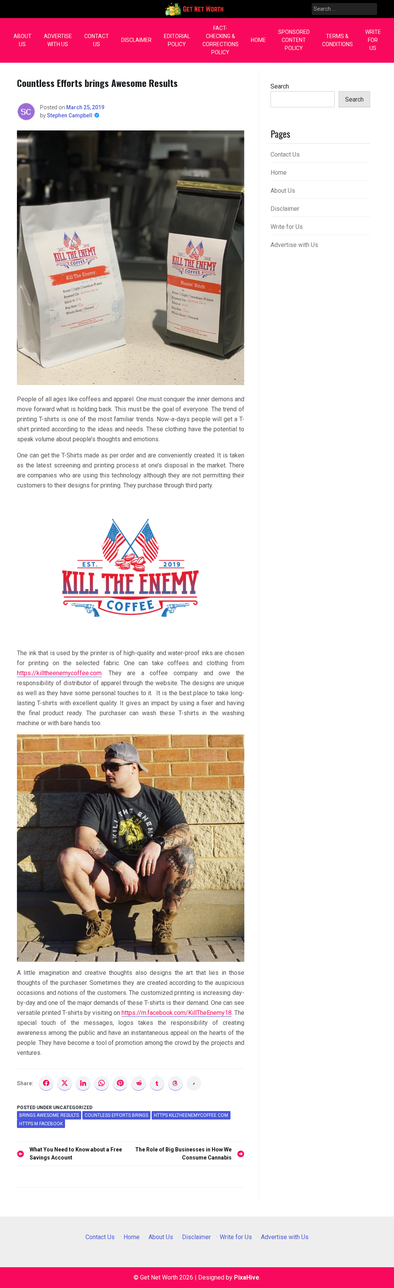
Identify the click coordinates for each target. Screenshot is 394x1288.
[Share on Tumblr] (157, 1083)
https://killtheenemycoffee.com (59, 673)
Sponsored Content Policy (294, 40)
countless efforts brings (116, 1115)
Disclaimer (136, 40)
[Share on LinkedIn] (83, 1083)
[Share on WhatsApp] (101, 1083)
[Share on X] (64, 1083)
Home (258, 40)
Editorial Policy (177, 40)
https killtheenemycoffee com (191, 1115)
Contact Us (96, 40)
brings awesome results (49, 1115)
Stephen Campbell (69, 115)
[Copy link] (194, 1083)
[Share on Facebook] (46, 1083)
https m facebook (41, 1123)
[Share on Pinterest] (120, 1083)
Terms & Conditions (337, 40)
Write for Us (373, 40)
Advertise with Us (58, 40)
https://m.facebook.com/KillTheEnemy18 (177, 1012)
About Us (22, 40)
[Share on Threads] (175, 1083)
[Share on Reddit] (138, 1083)
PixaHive (246, 1277)
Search (279, 86)
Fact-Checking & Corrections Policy (220, 40)
